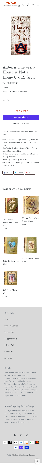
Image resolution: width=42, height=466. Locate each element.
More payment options (21, 123)
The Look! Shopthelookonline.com (23, 455)
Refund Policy (10, 332)
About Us (8, 358)
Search (7, 319)
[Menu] (38, 4)
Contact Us (8, 351)
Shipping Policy (10, 338)
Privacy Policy (10, 345)
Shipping (5, 91)
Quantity (6, 100)
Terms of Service (11, 326)
